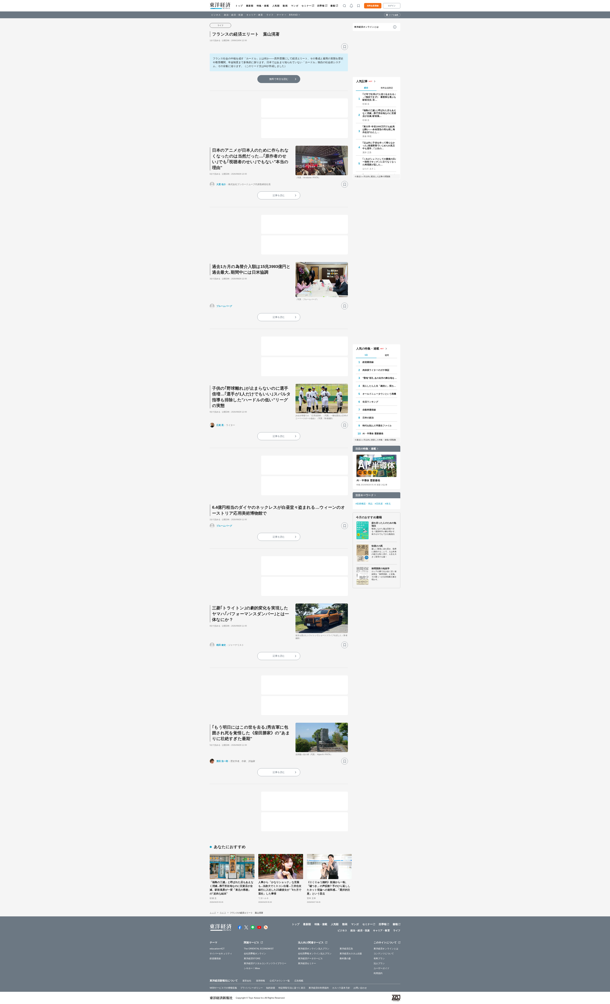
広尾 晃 (220, 425)
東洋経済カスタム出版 (351, 953)
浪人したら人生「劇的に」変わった (380, 386)
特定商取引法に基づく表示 (291, 988)
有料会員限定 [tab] (387, 88)
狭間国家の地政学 (381, 568)
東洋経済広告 (346, 948)
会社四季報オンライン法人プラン (315, 953)
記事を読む (279, 195)
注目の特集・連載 (366, 448)
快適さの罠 (377, 546)
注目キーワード (364, 495)
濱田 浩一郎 (222, 761)
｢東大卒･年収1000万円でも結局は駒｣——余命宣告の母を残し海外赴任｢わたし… (379, 129)
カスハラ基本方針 (341, 988)
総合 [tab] (366, 88)
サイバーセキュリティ (221, 953)
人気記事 (362, 81)
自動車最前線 (369, 409)
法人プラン (379, 963)
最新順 (250, 5)
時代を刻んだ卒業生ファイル (377, 425)
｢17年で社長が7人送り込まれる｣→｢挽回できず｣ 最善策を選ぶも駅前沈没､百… (379, 97)
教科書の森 (345, 958)
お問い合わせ (360, 988)
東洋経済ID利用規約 (319, 988)
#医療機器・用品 (364, 503)
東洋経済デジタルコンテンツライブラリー (265, 963)
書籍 (332, 5)
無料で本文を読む (278, 79)
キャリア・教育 (254, 15)
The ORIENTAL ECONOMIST (259, 948)
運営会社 (246, 980)
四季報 (321, 5)
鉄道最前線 (368, 362)
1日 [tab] (366, 355)
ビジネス (216, 15)
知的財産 (270, 988)
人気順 (276, 5)
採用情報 (260, 980)
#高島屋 (379, 503)
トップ (239, 5)
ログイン (392, 6)
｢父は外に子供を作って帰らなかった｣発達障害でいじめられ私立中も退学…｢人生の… (379, 145)
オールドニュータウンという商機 (379, 394)
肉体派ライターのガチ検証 (376, 370)
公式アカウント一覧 (280, 980)
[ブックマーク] (344, 46)
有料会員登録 (373, 6)
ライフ (270, 15)
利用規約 (378, 973)
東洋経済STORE (252, 958)
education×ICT (217, 948)
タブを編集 (393, 15)
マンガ (294, 5)
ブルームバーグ (224, 306)
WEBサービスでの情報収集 (223, 988)
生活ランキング (370, 401)
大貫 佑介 (221, 184)
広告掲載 (298, 980)
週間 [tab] (387, 355)
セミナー (306, 5)
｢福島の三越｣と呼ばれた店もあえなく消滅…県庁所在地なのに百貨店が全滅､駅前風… (379, 113)
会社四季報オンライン (255, 953)
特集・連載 (263, 5)
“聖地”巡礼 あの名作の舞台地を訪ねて (380, 378)
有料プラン (379, 958)
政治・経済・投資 (233, 15)
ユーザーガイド (381, 968)
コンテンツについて (384, 953)
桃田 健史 (221, 645)
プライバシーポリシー (251, 988)
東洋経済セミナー (307, 963)
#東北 (388, 503)
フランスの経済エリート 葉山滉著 (246, 34)
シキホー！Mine (252, 968)
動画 (285, 5)
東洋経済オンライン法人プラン (313, 948)
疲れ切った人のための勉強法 (384, 524)
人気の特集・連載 (367, 348)
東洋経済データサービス (310, 958)
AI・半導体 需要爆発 (373, 433)
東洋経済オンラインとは (366, 27)
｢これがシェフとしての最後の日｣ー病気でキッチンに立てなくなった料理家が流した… (379, 162)
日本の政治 (368, 417)
